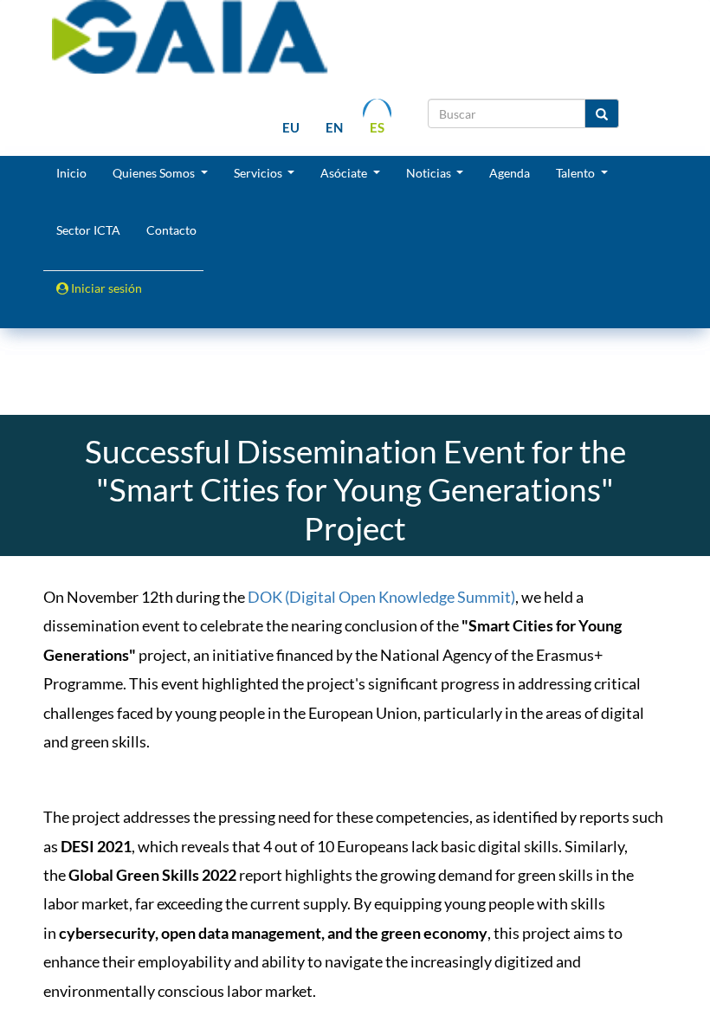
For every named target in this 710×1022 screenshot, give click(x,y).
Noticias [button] (430, 172)
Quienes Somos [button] (155, 172)
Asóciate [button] (345, 172)
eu (291, 127)
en (334, 127)
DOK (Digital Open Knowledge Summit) (381, 596)
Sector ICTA (88, 230)
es (377, 127)
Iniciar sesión (105, 288)
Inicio (71, 172)
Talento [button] (576, 172)
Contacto (171, 230)
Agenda (509, 172)
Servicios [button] (259, 172)
